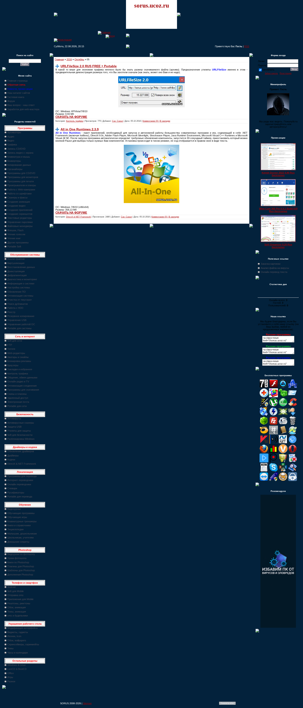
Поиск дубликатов (17, 304)
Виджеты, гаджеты (17, 632)
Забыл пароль (271, 73)
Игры (10, 677)
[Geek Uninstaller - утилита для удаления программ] (292, 424)
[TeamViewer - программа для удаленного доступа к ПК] (264, 480)
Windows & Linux (16, 665)
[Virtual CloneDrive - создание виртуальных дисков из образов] (283, 480)
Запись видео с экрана (20, 152)
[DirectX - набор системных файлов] (283, 415)
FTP (9, 345)
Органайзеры (14, 169)
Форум (11, 101)
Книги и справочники (19, 525)
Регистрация (285, 73)
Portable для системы (19, 328)
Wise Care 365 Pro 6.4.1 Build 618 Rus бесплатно (278, 210)
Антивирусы (14, 418)
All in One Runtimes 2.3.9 (80, 129)
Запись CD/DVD (16, 148)
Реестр (11, 312)
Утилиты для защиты (19, 430)
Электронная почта (18, 402)
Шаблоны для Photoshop (21, 570)
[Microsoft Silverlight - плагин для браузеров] (292, 443)
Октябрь (79, 59)
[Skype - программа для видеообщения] (273, 470)
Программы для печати (20, 181)
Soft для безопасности (19, 435)
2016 (69, 59)
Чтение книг (14, 238)
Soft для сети (14, 340)
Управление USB (16, 320)
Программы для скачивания (23, 389)
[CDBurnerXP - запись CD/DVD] (264, 415)
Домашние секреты (18, 541)
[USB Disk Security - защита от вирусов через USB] (273, 480)
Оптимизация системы (20, 295)
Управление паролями (20, 222)
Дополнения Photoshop (20, 574)
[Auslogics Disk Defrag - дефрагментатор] (273, 396)
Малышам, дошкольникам (22, 533)
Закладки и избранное (19, 369)
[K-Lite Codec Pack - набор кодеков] (292, 433)
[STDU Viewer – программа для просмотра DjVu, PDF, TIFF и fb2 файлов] (292, 470)
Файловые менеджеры (20, 226)
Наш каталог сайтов (18, 93)
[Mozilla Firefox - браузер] (264, 452)
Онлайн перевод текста (274, 272)
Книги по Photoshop (18, 562)
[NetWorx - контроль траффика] (273, 452)
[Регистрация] (63, 39)
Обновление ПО (16, 291)
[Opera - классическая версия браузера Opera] (292, 452)
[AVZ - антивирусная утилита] (264, 405)
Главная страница (17, 80)
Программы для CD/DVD (21, 173)
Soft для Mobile (15, 591)
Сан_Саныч (117, 121)
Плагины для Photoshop (20, 566)
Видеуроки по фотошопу (21, 554)
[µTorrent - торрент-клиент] (273, 405)
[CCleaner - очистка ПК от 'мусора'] (292, 405)
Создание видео (16, 205)
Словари (12, 488)
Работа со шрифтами (19, 193)
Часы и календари (17, 652)
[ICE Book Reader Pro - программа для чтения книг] (283, 433)
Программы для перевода (22, 476)
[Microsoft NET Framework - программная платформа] (283, 443)
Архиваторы (14, 132)
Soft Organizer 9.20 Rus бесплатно (278, 245)
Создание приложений (19, 210)
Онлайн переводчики (19, 484)
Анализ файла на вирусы (275, 268)
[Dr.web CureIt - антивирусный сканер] (264, 424)
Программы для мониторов (22, 177)
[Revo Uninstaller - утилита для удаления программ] (292, 461)
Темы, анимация (16, 611)
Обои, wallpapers (16, 640)
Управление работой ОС (21, 324)
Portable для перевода (19, 496)
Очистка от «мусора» (19, 299)
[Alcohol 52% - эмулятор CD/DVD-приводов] (292, 387)
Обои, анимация (16, 607)
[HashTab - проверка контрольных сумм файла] (273, 433)
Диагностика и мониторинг (22, 279)
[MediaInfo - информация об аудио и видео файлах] (273, 443)
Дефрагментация (17, 275)
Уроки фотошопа (16, 558)
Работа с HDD (15, 308)
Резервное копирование (20, 316)
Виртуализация (15, 263)
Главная (59, 59)
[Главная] (104, 32)
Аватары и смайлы (18, 357)
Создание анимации (18, 201)
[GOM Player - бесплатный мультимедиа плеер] (264, 433)
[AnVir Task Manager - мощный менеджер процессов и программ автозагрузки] (264, 396)
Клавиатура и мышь (18, 156)
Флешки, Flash (15, 230)
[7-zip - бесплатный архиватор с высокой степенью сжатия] (264, 387)
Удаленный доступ (17, 398)
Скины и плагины (17, 394)
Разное (11, 681)
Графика (12, 144)
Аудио (10, 136)
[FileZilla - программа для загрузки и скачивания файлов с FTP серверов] (273, 424)
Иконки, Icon (14, 636)
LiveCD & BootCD (17, 669)
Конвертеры (14, 161)
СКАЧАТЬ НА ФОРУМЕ (71, 117)
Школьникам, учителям (20, 537)
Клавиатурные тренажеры (22, 521)
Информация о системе (20, 283)
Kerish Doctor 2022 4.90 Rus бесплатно (278, 174)
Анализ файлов (16, 259)
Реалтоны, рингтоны (18, 603)
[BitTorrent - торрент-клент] (283, 405)
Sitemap (87, 703)
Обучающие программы (21, 513)
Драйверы (13, 455)
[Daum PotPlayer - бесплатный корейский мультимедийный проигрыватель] (264, 461)
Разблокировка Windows (21, 439)
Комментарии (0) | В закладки (156, 121)
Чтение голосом (16, 234)
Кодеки (11, 459)
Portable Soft (14, 246)
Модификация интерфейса (22, 628)
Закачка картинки (270, 263)
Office (10, 673)
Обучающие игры (17, 517)
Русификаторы (15, 492)
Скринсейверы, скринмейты (23, 644)
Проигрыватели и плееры (21, 185)
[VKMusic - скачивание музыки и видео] (292, 480)
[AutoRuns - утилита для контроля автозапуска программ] (292, 396)
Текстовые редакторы (19, 218)
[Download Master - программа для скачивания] (292, 415)
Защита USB (14, 426)
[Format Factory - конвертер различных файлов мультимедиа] (283, 424)
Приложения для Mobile (20, 599)
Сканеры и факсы (17, 197)
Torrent (11, 349)
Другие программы (18, 242)
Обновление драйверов (20, 451)
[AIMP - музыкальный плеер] (283, 387)
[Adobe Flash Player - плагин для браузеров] (273, 387)
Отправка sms (15, 595)
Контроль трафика (17, 373)
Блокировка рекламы (19, 361)
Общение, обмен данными (22, 377)
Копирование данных (19, 165)
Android (11, 587)
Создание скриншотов (19, 214)
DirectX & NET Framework (21, 463)
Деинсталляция (16, 271)
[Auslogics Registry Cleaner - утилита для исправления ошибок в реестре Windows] (283, 396)
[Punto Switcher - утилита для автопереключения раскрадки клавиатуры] (273, 461)
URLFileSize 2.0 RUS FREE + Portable (89, 66)
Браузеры (12, 365)
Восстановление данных (21, 267)
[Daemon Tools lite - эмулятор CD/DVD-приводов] (273, 415)
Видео (10, 140)
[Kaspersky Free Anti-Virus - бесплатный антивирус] (264, 443)
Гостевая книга (15, 97)
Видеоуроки (14, 509)
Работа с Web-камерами (21, 189)
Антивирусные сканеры (20, 422)
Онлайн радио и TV (18, 381)
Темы (10, 648)
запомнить (268, 69)
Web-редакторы (16, 353)
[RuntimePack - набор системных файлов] (264, 470)
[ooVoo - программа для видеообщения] (283, 452)
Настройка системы (18, 287)
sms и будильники (17, 615)
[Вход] (110, 36)
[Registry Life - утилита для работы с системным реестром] (283, 461)
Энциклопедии (15, 529)
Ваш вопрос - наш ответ (21, 105)
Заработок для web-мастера (23, 109)
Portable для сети (17, 406)
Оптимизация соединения (22, 385)
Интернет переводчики (20, 480)
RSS (246, 46)
